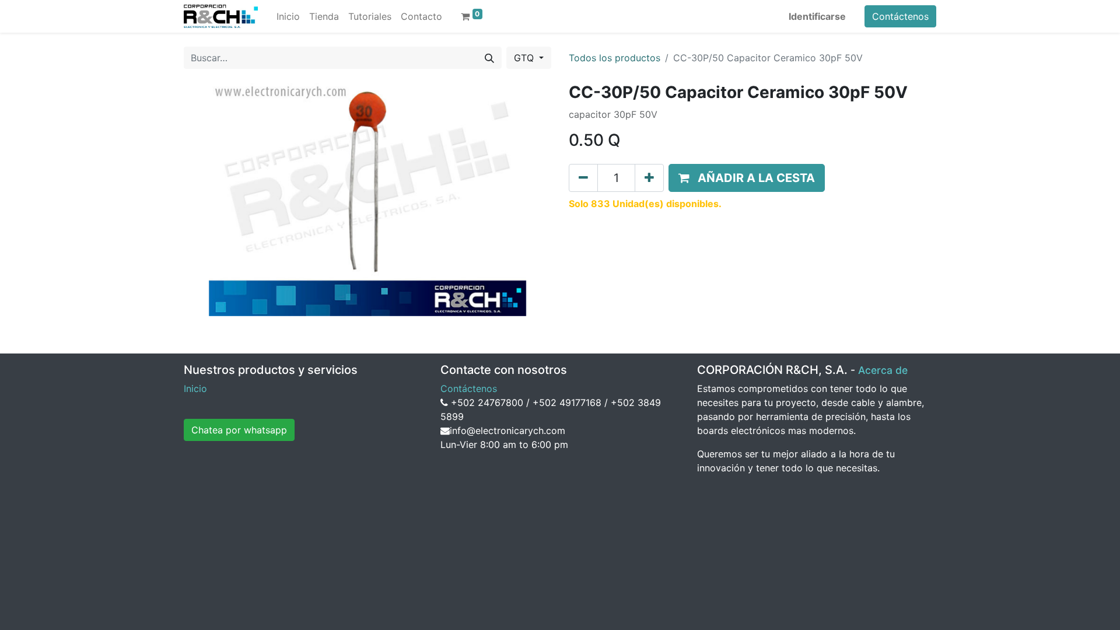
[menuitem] (288, 16)
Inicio (195, 388)
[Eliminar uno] (583, 178)
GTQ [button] (525, 58)
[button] (746, 178)
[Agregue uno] (649, 178)
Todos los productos (614, 58)
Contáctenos (900, 16)
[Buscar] (489, 58)
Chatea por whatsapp (239, 430)
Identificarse (817, 16)
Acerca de (883, 370)
